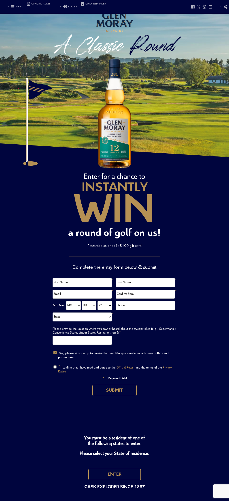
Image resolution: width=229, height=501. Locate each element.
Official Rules (125, 367)
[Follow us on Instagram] (204, 6)
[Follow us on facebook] (193, 6)
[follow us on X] (198, 6)
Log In (72, 6)
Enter (114, 474)
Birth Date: (59, 305)
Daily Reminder (95, 3)
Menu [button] (19, 6)
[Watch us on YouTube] (210, 6)
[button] (225, 6)
